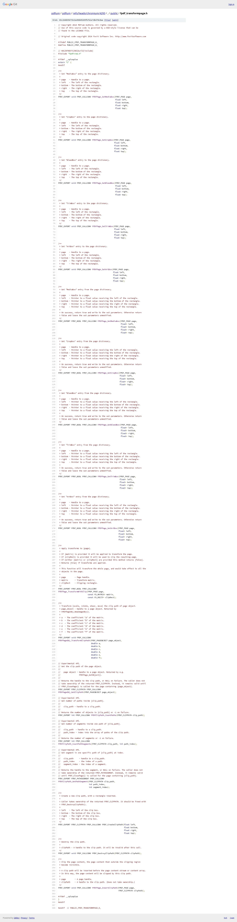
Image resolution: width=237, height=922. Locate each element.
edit (115, 20)
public (114, 13)
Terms (32, 918)
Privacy (24, 918)
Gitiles (16, 918)
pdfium (55, 13)
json (232, 918)
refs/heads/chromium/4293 (89, 13)
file (107, 20)
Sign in (231, 4)
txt (225, 918)
